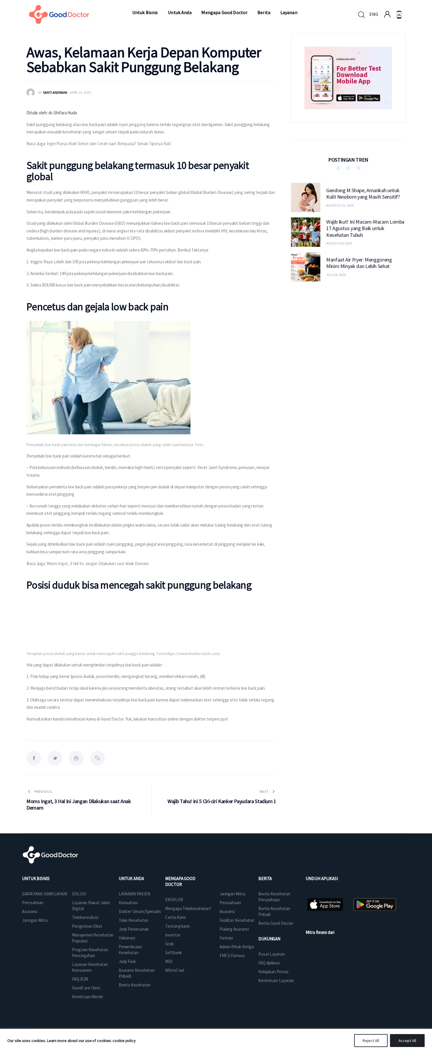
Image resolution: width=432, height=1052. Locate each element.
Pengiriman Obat (87, 926)
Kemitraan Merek (87, 996)
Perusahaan (32, 902)
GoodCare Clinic (86, 988)
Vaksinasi (127, 938)
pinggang (137, 124)
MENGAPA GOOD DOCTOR (180, 881)
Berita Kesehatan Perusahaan (274, 896)
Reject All (371, 1040)
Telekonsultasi (85, 917)
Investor (172, 935)
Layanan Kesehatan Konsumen (90, 967)
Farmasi (226, 938)
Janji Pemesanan (134, 929)
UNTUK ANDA (131, 878)
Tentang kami (177, 926)
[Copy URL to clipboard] (97, 758)
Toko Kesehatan (133, 920)
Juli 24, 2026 (336, 274)
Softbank (173, 952)
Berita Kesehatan (134, 985)
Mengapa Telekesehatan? (188, 908)
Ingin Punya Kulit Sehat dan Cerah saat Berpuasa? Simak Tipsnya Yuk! (109, 143)
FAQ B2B (80, 979)
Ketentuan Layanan (276, 980)
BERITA (265, 878)
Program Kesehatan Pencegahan (90, 952)
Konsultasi (128, 902)
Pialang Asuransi (234, 929)
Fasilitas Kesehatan (237, 920)
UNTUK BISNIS (36, 878)
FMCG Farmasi (232, 955)
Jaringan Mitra (35, 920)
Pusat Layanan (271, 954)
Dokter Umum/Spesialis (140, 911)
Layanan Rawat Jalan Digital (91, 905)
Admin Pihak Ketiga (237, 946)
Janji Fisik (127, 961)
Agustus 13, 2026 (340, 205)
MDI (169, 961)
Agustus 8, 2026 (339, 243)
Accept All (407, 1040)
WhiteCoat (175, 970)
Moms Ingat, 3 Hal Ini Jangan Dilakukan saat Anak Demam (98, 563)
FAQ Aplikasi (269, 963)
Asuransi (29, 911)
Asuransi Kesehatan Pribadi (137, 973)
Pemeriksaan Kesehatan (130, 949)
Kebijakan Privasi (273, 971)
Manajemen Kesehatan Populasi (92, 938)
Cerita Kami (175, 917)
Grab (169, 944)
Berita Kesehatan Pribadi (274, 911)
